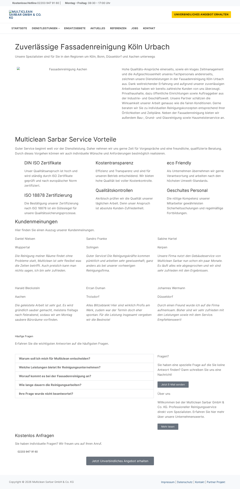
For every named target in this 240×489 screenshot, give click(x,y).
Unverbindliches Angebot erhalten (201, 14)
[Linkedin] (228, 3)
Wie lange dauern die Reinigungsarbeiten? (50, 385)
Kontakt (199, 482)
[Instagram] (223, 3)
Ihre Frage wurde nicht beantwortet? (46, 394)
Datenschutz (185, 482)
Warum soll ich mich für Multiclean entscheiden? (54, 358)
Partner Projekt (216, 482)
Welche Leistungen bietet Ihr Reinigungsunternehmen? (59, 367)
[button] (84, 358)
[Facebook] (217, 3)
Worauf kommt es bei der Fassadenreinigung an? (55, 376)
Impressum (168, 482)
